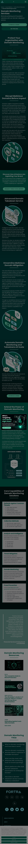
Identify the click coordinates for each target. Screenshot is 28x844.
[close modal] (25, 416)
